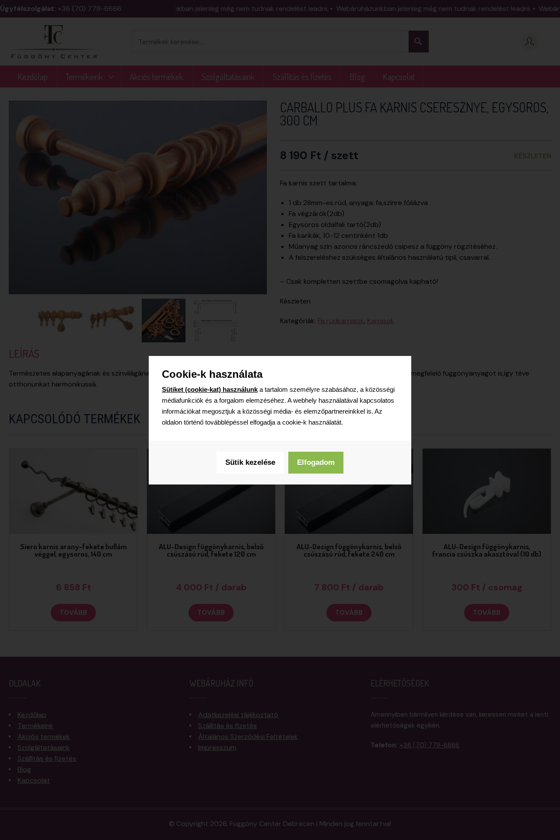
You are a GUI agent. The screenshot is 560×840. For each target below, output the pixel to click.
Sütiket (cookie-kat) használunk (210, 389)
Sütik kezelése (250, 462)
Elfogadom (316, 462)
